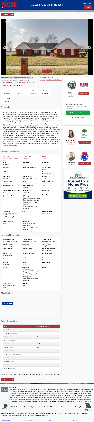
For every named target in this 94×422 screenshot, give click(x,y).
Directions (7, 303)
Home (3, 80)
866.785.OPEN (86, 3)
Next (88, 47)
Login (88, 7)
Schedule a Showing (78, 113)
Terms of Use (29, 420)
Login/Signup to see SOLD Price (51, 80)
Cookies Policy (5, 420)
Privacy (50, 420)
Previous (4, 47)
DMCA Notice (87, 401)
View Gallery (47, 72)
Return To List (8, 15)
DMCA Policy (75, 420)
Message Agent (78, 117)
